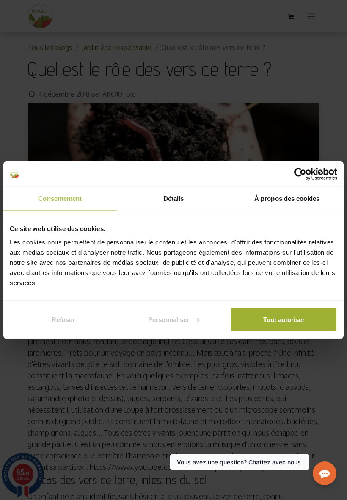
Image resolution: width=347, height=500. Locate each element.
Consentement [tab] (60, 198)
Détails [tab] (173, 198)
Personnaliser (168, 319)
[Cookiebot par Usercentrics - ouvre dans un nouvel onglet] (300, 174)
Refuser (63, 319)
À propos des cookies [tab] (286, 198)
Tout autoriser (284, 319)
